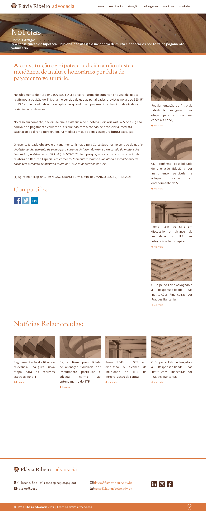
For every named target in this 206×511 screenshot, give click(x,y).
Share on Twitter (25, 200)
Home (100, 6)
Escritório (116, 6)
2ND (189, 507)
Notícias (168, 6)
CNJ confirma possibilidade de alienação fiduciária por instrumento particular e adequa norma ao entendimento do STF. (171, 173)
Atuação (133, 6)
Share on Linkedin (34, 200)
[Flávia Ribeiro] (43, 6)
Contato (184, 6)
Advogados (150, 6)
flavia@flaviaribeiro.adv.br (113, 483)
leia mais (158, 125)
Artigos (30, 40)
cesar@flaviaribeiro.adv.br (113, 488)
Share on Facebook (17, 200)
